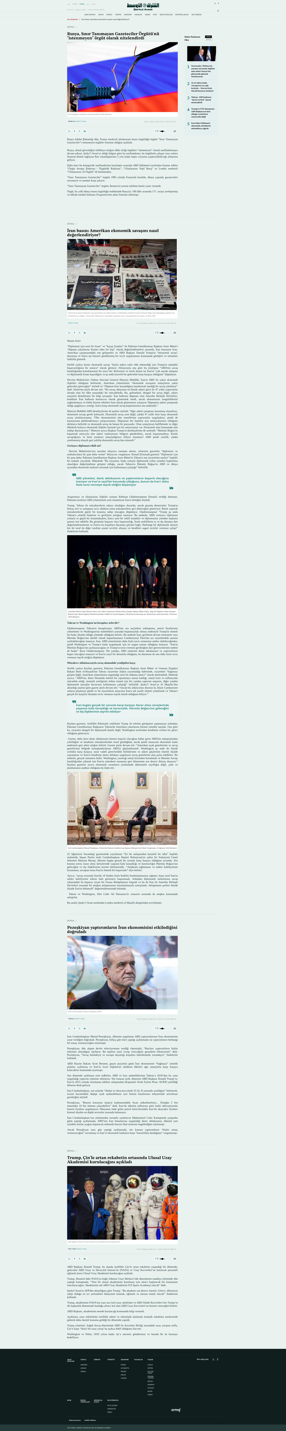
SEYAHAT (151, 1388)
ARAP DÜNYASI (89, 14)
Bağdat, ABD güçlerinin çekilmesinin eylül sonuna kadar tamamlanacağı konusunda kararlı (116, 19)
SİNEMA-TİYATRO (151, 1377)
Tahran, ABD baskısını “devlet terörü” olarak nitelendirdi (201, 100)
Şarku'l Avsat (73, 323)
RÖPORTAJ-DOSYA (182, 14)
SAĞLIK (150, 1365)
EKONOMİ (128, 14)
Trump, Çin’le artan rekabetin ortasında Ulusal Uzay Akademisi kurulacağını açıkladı (119, 1160)
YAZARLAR (138, 14)
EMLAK (123, 1375)
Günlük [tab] (208, 36)
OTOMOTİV (125, 1368)
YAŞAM (147, 14)
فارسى (93, 4)
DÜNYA (101, 14)
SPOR (155, 14)
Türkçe (81, 4)
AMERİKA (84, 1365)
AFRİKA (83, 1371)
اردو (88, 4)
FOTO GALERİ (112, 1405)
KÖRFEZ (109, 14)
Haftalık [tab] (208, 39)
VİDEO (109, 1412)
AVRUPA (83, 1368)
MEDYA (150, 1381)
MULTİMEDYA (197, 14)
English (75, 4)
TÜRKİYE (118, 14)
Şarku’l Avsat (81, 121)
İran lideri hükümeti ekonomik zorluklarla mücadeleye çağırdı (201, 126)
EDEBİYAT (151, 1385)
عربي (68, 4)
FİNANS (123, 1371)
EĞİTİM (150, 1368)
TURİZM (124, 1378)
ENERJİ (123, 1365)
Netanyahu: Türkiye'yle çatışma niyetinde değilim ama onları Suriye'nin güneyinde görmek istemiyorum (203, 71)
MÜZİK (150, 1391)
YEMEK (150, 1395)
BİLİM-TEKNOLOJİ (166, 14)
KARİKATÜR (111, 1409)
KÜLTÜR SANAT (151, 1372)
